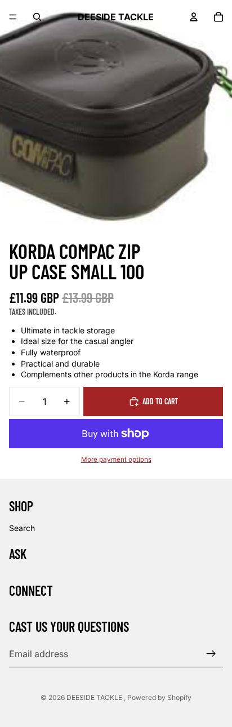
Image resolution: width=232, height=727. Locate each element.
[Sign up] (211, 654)
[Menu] (13, 17)
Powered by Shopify (159, 697)
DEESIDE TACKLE (95, 697)
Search (22, 527)
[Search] (37, 17)
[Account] (193, 17)
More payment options (116, 459)
